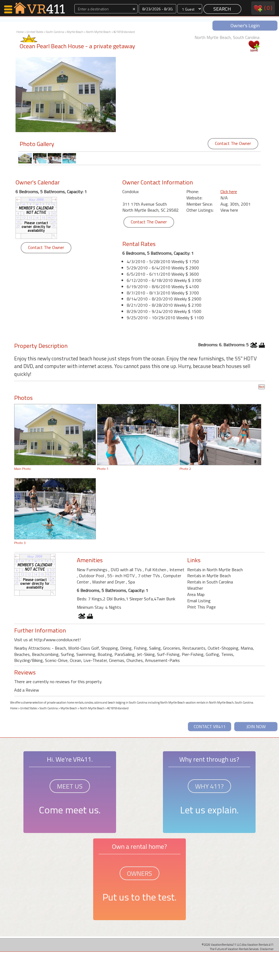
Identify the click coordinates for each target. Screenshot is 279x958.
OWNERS (139, 873)
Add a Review (26, 690)
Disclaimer (267, 949)
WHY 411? (209, 786)
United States (34, 32)
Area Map (196, 594)
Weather (195, 588)
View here (229, 210)
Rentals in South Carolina (210, 582)
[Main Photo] (55, 434)
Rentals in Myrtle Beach (209, 575)
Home (20, 32)
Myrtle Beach (75, 32)
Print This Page (201, 607)
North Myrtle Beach (98, 32)
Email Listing (199, 600)
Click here (228, 191)
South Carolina (55, 32)
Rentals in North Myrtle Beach (215, 569)
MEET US (70, 786)
